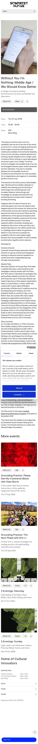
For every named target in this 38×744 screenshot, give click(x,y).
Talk (16, 470)
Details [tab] (19, 353)
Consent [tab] (7, 353)
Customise (18, 395)
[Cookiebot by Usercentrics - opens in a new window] (27, 347)
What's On (6, 101)
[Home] (19, 4)
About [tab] (31, 353)
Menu (5, 11)
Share (17, 101)
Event (17, 586)
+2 (25, 586)
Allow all (19, 388)
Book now (7, 740)
